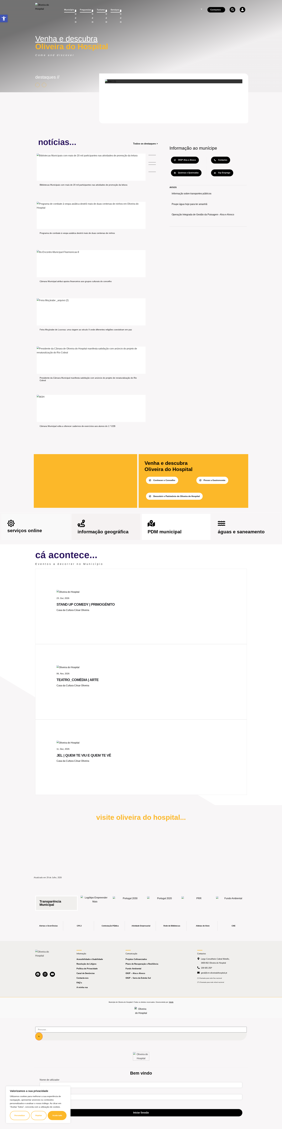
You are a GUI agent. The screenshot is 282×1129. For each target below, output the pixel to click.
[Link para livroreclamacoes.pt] (141, 1011)
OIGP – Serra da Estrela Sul (138, 978)
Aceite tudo (57, 1115)
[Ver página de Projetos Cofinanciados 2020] (163, 901)
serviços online (24, 530)
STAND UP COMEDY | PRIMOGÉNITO (86, 604)
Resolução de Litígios (86, 964)
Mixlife (171, 1002)
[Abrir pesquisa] (232, 9)
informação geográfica (103, 531)
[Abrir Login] (242, 9)
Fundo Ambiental (133, 969)
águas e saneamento (241, 531)
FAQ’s (79, 983)
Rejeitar (38, 1115)
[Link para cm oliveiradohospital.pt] (43, 10)
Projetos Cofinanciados (136, 959)
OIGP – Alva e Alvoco (135, 973)
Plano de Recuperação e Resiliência (142, 964)
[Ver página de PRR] (198, 901)
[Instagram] (45, 974)
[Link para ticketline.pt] (68, 667)
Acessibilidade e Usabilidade (90, 959)
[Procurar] (39, 1036)
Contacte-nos (82, 978)
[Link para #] (110, 81)
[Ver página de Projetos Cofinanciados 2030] (129, 901)
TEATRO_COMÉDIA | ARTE (78, 680)
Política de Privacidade (87, 969)
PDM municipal (165, 531)
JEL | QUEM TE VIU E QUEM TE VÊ (84, 755)
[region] (38, 1104)
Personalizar (19, 1115)
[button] (4, 18)
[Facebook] (37, 974)
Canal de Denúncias (86, 973)
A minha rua (82, 987)
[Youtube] (52, 974)
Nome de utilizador (49, 1080)
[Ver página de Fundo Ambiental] (232, 901)
